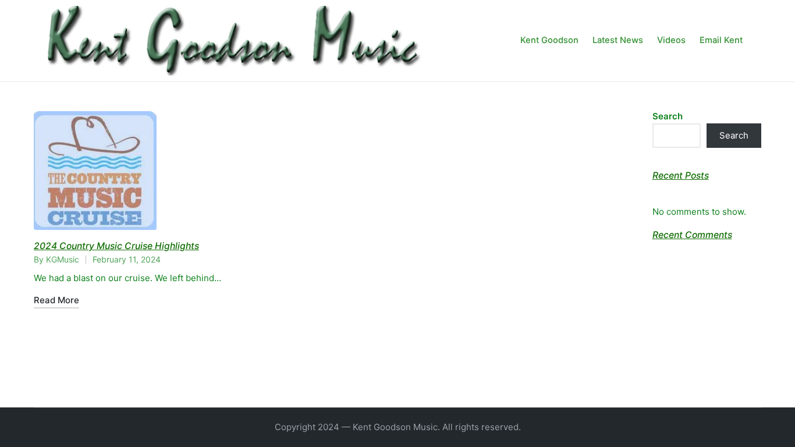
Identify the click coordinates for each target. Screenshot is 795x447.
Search (667, 116)
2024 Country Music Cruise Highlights (116, 245)
